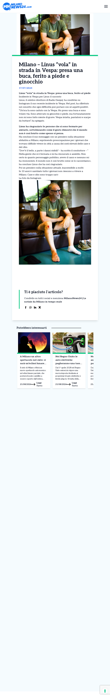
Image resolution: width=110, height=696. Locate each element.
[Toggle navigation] (106, 6)
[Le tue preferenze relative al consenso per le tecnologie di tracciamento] (105, 691)
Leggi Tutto (39, 384)
